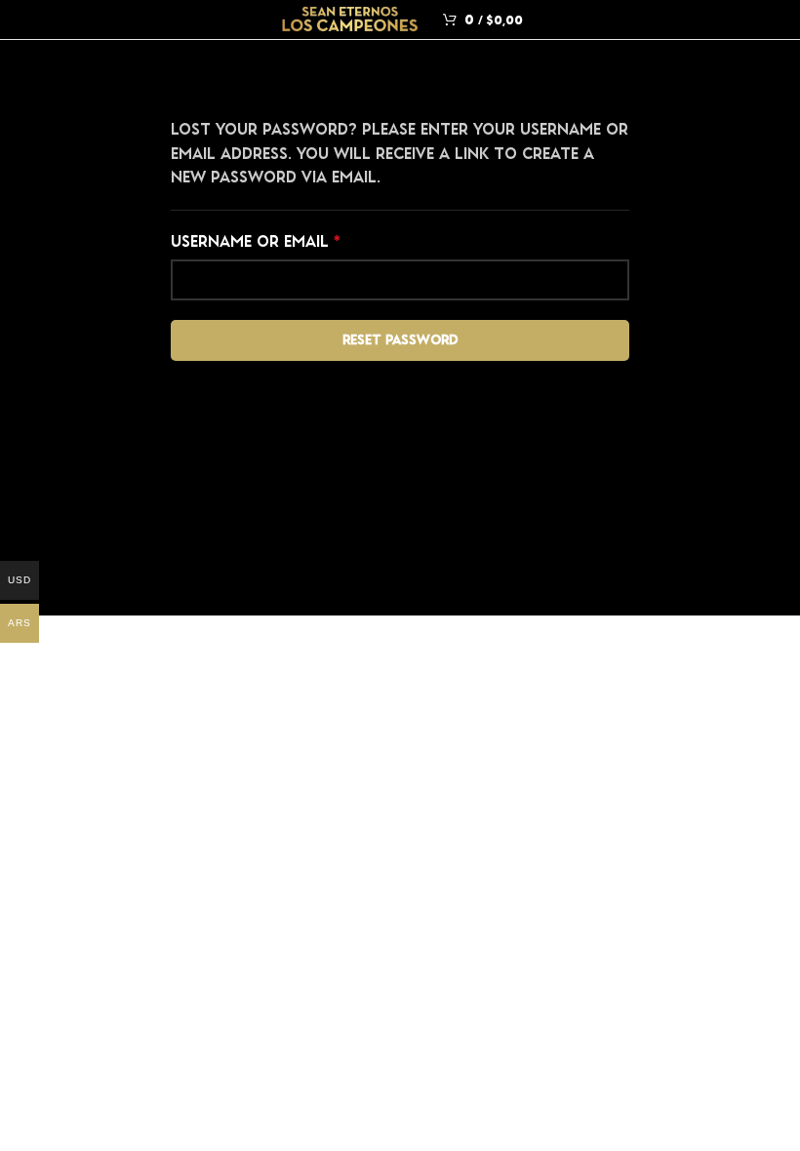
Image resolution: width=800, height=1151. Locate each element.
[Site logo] (350, 17)
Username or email (292, 240)
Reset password (400, 340)
